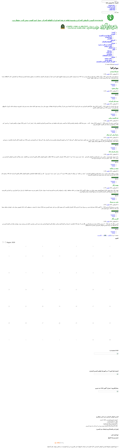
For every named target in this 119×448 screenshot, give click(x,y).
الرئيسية (116, 64)
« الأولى (110, 235)
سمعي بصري (108, 60)
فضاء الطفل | (112, 9)
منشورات (109, 54)
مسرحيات (109, 52)
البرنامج (113, 40)
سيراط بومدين (114, 71)
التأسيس (109, 38)
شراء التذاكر (112, 47)
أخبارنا (113, 32)
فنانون (107, 74)
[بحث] (117, 12)
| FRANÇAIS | (111, 5)
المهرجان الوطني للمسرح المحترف (105, 61)
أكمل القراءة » (114, 80)
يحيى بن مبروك (114, 202)
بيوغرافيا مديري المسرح (105, 35)
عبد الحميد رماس (113, 118)
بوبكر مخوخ (115, 88)
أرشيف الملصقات (107, 55)
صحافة (113, 57)
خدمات (113, 43)
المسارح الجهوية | (111, 6)
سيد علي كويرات (113, 101)
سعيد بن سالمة (114, 168)
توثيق (113, 49)
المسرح (113, 34)
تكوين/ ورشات (108, 46)
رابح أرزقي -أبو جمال (112, 135)
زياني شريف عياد (113, 151)
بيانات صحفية (108, 58)
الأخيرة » (99, 235)
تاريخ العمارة (108, 37)
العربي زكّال (115, 219)
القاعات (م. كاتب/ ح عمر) (105, 44)
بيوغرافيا (109, 51)
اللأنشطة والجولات (107, 41)
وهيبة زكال (115, 185)
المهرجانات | (112, 8)
